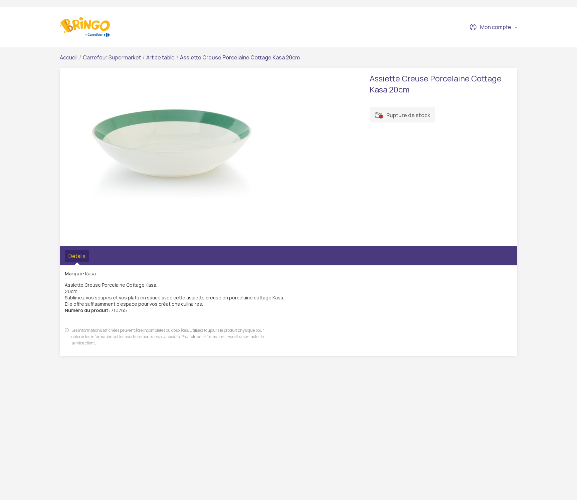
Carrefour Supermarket (112, 57)
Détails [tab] (76, 256)
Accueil (68, 57)
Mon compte (495, 27)
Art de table (160, 57)
